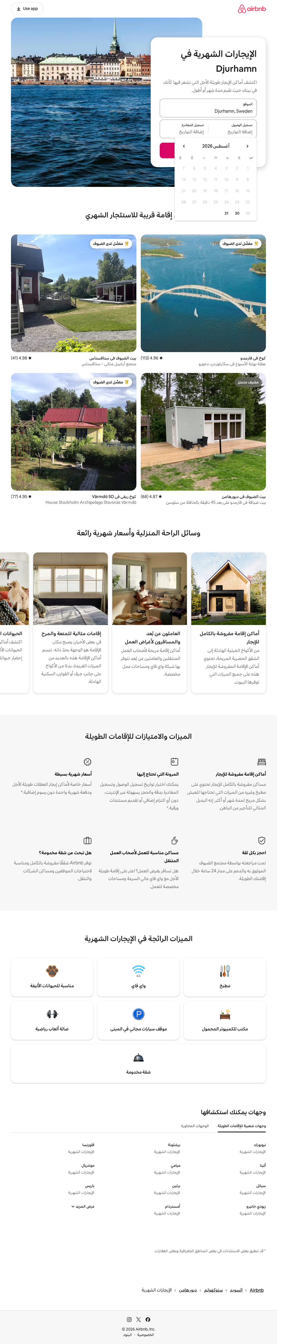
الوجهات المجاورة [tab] (195, 1125)
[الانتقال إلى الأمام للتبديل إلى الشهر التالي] (184, 146)
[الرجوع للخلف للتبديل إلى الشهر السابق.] (247, 146)
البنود (127, 1334)
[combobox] (208, 111)
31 (226, 213)
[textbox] (233, 132)
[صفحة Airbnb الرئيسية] (252, 8)
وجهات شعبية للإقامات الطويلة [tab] (242, 1125)
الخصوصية (145, 1334)
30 (237, 213)
